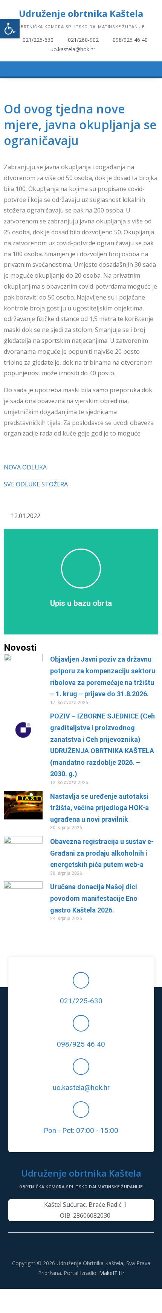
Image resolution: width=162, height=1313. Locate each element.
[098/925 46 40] (81, 1023)
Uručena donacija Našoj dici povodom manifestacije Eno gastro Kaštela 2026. (94, 898)
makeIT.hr (111, 1272)
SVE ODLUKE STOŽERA (36, 484)
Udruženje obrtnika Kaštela (81, 13)
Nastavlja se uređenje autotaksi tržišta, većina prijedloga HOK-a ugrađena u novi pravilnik (99, 807)
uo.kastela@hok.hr (81, 1088)
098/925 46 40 (81, 1044)
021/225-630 (81, 1001)
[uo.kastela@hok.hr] (81, 1066)
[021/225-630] (81, 980)
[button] (10, 28)
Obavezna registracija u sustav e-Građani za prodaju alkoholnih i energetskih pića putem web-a (102, 853)
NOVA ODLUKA (25, 467)
